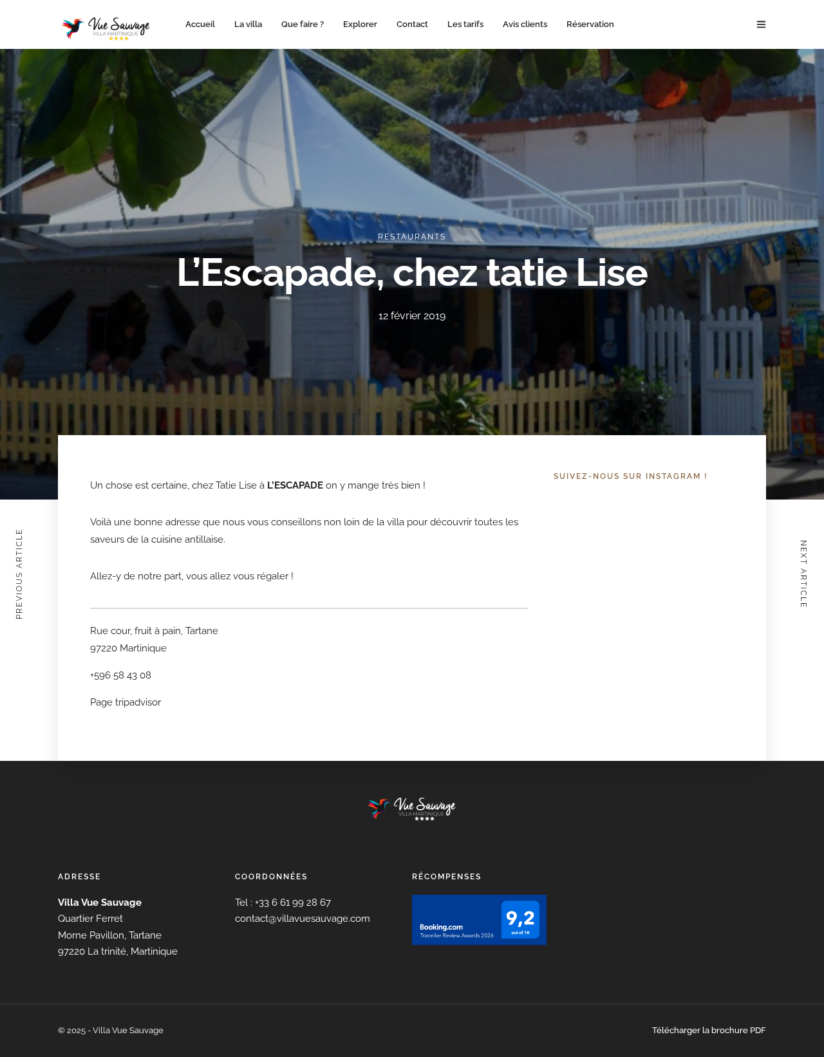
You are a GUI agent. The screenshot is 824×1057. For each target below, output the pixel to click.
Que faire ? (302, 24)
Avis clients (525, 24)
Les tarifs (465, 24)
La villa (248, 24)
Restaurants (412, 236)
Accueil (200, 24)
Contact (412, 24)
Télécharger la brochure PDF (709, 1030)
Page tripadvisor (125, 702)
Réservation (590, 24)
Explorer (360, 24)
